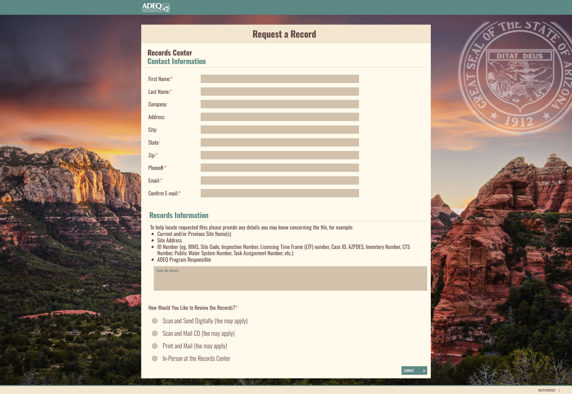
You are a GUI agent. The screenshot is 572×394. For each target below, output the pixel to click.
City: (152, 129)
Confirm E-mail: (164, 192)
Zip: (153, 154)
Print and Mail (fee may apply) (195, 345)
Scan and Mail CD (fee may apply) (199, 333)
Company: (157, 103)
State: (154, 142)
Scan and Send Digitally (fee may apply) (205, 320)
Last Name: (160, 91)
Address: (156, 116)
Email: (155, 180)
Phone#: (157, 167)
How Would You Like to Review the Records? (193, 307)
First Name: (160, 78)
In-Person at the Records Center (196, 358)
